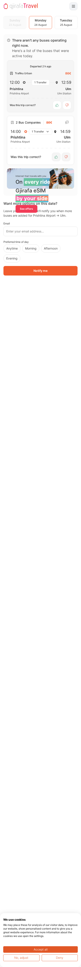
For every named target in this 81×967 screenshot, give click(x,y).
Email (6, 223)
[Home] (20, 6)
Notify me (40, 270)
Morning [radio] (31, 248)
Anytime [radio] (12, 248)
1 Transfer (40, 82)
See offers (26, 208)
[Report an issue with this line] (67, 122)
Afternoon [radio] (51, 248)
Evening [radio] (11, 258)
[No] (67, 105)
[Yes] (57, 105)
